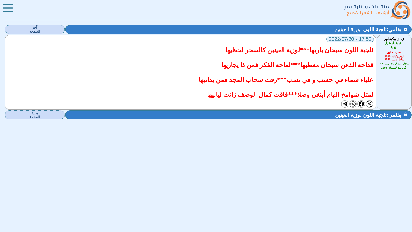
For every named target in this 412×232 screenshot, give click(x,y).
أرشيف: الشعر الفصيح (368, 13)
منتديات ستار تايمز (366, 6)
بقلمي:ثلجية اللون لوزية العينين (368, 29)
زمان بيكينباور (394, 39)
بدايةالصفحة (34, 115)
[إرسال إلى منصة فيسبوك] (361, 104)
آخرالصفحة (34, 29)
